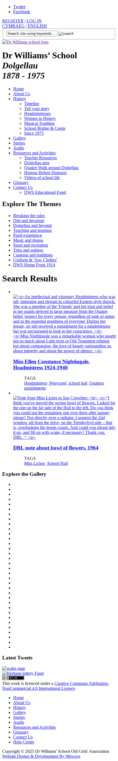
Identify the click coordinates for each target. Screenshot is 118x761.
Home (18, 89)
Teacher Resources (40, 157)
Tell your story (36, 108)
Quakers (96, 383)
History (19, 98)
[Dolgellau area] (13, 668)
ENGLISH (37, 26)
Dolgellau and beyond (32, 225)
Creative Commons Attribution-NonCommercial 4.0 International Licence (55, 686)
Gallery (19, 138)
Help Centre (23, 742)
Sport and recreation (30, 245)
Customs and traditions (33, 255)
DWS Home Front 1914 (34, 265)
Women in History (40, 118)
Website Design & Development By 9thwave (41, 756)
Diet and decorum (28, 220)
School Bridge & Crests (44, 128)
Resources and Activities (34, 153)
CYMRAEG (13, 26)
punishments (35, 388)
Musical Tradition (39, 123)
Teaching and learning (32, 230)
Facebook (21, 11)
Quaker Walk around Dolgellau (51, 167)
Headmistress (35, 383)
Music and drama (28, 240)
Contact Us (23, 187)
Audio (18, 148)
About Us (21, 93)
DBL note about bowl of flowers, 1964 (56, 448)
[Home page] (25, 42)
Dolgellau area (36, 162)
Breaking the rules (29, 215)
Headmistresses (37, 113)
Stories (19, 143)
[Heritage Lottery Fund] (23, 673)
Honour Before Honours (45, 172)
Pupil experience (27, 235)
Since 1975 (34, 133)
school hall (77, 383)
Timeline (31, 103)
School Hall (57, 463)
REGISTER (13, 21)
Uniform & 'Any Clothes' (35, 260)
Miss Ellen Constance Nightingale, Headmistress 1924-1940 (51, 364)
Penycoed (57, 383)
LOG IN (34, 21)
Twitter (19, 6)
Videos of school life (42, 177)
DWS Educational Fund (45, 192)
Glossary (21, 182)
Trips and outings (28, 250)
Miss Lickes (34, 463)
